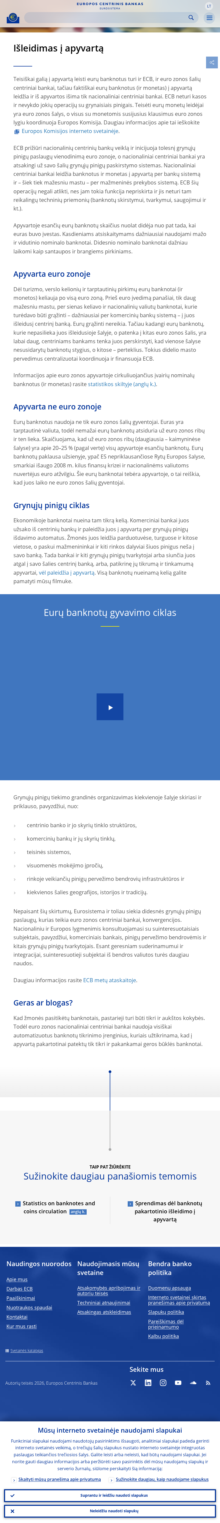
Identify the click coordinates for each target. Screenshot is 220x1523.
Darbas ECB (19, 1289)
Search (191, 17)
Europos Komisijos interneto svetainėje (70, 131)
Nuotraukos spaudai (29, 1308)
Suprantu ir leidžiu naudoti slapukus (114, 1496)
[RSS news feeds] (208, 1382)
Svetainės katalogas (26, 1351)
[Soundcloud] (193, 1382)
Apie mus (17, 1279)
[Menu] (209, 18)
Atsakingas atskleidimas (104, 1312)
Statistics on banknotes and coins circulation (59, 1208)
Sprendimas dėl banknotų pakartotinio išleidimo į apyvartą (168, 1212)
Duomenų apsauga (169, 1288)
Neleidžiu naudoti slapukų (114, 1511)
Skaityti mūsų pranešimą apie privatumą (60, 1480)
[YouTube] (178, 1382)
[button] (209, 6)
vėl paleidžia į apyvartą (66, 573)
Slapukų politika (166, 1312)
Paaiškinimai (20, 1298)
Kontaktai (17, 1317)
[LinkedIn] (148, 1382)
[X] (133, 1382)
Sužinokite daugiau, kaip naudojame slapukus (162, 1480)
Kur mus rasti (21, 1326)
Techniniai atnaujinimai (103, 1303)
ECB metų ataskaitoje (109, 981)
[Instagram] (163, 1382)
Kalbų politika (163, 1336)
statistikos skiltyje (110, 384)
